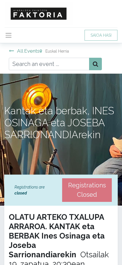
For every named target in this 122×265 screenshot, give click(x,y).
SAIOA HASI (101, 35)
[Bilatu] (95, 64)
